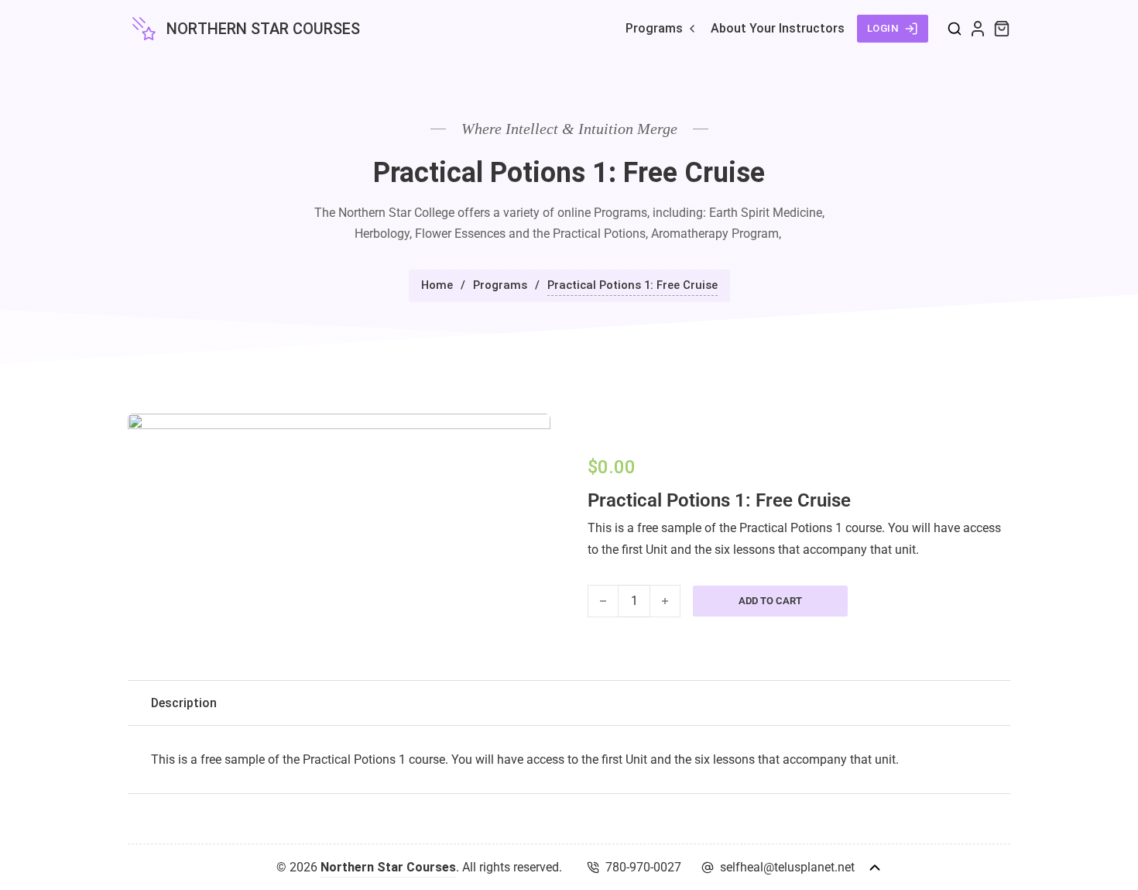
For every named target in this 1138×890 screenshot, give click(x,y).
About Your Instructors (778, 28)
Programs (654, 28)
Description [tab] (184, 703)
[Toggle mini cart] (1001, 28)
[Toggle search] (954, 28)
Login (883, 28)
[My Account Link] (977, 28)
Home (437, 285)
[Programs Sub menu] (692, 28)
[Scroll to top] (874, 867)
